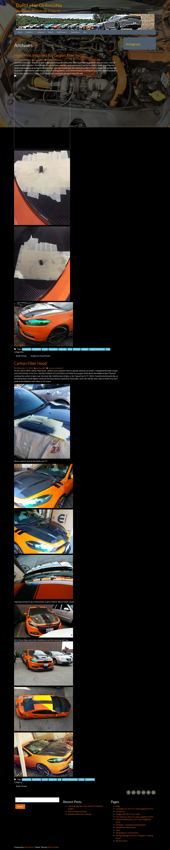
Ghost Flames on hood (77, 811)
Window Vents (122, 841)
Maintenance (75, 32)
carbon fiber (27, 349)
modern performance (97, 349)
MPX (108, 349)
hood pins (76, 349)
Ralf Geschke (53, 847)
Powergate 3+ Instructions (127, 833)
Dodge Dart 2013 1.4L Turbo (128, 814)
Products (29, 32)
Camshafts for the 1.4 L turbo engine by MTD (134, 809)
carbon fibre (36, 349)
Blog (118, 806)
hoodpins (85, 349)
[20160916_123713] (43, 663)
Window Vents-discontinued (79, 814)
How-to (50, 32)
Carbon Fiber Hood (30, 363)
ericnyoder (38, 60)
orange (81, 779)
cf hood (44, 349)
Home (20, 32)
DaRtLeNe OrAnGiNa (39, 5)
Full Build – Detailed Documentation (131, 825)
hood (70, 349)
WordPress (29, 847)
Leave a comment (54, 60)
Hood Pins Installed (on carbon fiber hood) (49, 55)
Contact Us (40, 32)
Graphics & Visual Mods (40, 356)
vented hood (90, 779)
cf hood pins (53, 349)
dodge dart (62, 349)
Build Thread (61, 32)
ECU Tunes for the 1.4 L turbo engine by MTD (134, 817)
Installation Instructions (126, 827)
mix (59, 779)
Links (85, 32)
